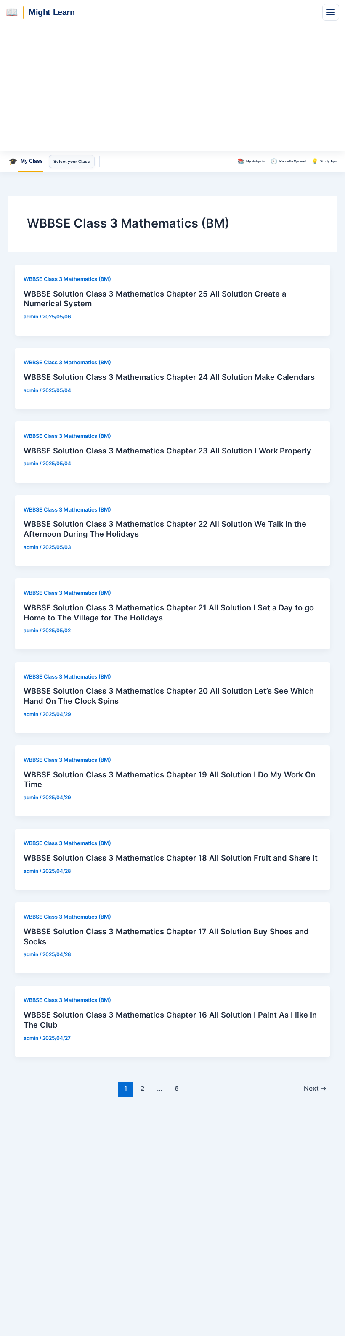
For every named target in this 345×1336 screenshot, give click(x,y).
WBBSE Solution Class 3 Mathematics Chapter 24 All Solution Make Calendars (169, 377)
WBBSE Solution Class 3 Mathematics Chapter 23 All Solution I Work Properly (167, 450)
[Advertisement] (172, 87)
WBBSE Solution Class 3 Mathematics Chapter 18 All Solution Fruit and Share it (171, 857)
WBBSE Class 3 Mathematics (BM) (67, 279)
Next (315, 1088)
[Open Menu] (330, 12)
